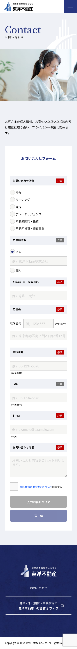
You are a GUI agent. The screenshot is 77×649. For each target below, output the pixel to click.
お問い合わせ (38, 588)
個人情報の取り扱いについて (36, 487)
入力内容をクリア (38, 502)
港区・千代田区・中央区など (39, 603)
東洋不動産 (18, 6)
